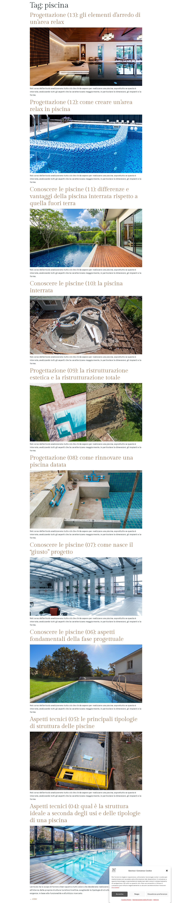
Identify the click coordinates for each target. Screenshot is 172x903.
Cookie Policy (126, 899)
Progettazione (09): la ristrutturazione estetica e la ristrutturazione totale (79, 374)
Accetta (119, 894)
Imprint (156, 899)
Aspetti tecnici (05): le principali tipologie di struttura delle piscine (83, 723)
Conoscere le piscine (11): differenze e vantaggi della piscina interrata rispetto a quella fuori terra (84, 196)
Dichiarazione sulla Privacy (142, 899)
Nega (136, 894)
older (33, 899)
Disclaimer (115, 887)
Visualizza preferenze (157, 894)
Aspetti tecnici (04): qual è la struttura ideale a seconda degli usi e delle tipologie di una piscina (85, 813)
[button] (167, 870)
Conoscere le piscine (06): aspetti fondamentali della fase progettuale (77, 635)
